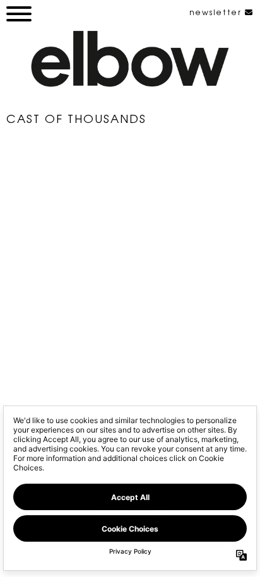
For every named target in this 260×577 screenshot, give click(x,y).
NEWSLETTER (217, 12)
